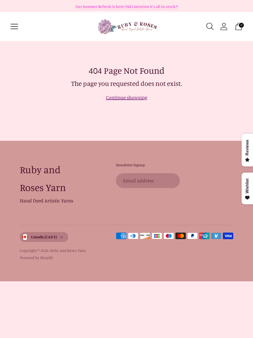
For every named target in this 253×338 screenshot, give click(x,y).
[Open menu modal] (14, 26)
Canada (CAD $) (44, 236)
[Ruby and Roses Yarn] (126, 26)
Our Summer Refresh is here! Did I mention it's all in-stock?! (126, 6)
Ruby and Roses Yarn (67, 250)
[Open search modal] (210, 26)
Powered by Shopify (36, 257)
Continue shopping (126, 97)
